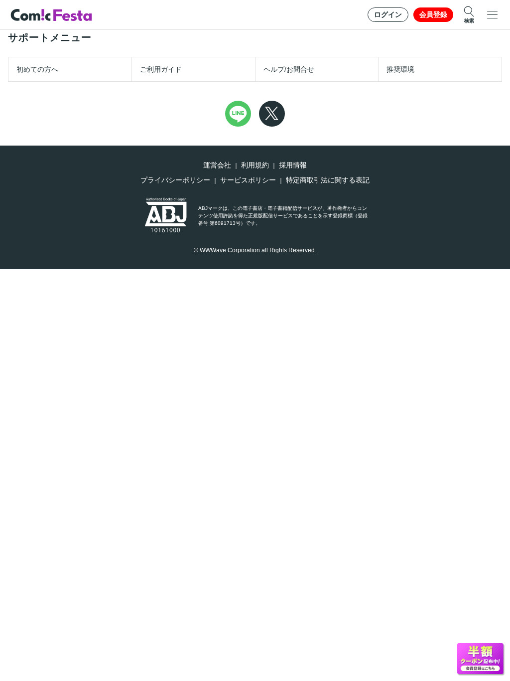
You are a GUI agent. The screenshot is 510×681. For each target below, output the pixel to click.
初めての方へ (37, 69)
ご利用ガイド (161, 69)
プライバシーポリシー (175, 180)
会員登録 (433, 14)
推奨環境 (400, 69)
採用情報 (293, 165)
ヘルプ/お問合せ (288, 69)
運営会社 (217, 165)
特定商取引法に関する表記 (328, 180)
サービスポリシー (248, 180)
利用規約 (255, 165)
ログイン (388, 14)
